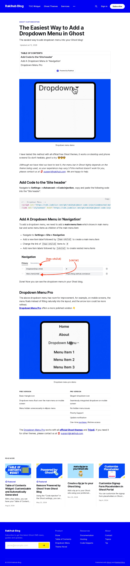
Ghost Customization (29, 22)
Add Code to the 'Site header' (37, 57)
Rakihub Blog (14, 6)
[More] (74, 6)
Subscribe (117, 6)
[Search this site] (96, 6)
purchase (83, 422)
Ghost (109, 562)
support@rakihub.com (54, 171)
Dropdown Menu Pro (31, 65)
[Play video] (65, 110)
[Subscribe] (43, 545)
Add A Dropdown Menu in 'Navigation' (41, 61)
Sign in (104, 6)
